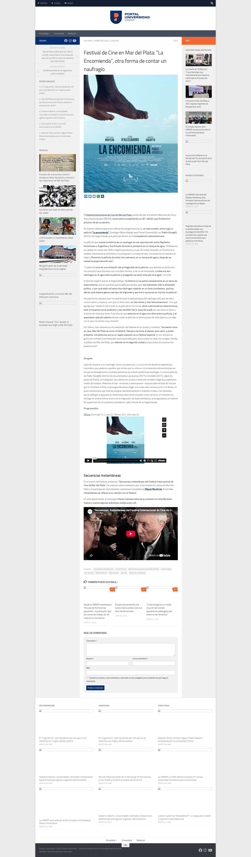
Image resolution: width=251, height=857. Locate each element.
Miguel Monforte (101, 573)
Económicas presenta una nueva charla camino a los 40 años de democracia (128, 608)
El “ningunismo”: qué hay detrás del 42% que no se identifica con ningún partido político (56, 90)
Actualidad (43, 33)
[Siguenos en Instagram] (70, 40)
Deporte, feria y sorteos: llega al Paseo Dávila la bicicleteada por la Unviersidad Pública (56, 136)
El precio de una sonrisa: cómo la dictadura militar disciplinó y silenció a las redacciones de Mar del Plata (56, 177)
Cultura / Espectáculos (96, 40)
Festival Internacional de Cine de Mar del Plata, (108, 214)
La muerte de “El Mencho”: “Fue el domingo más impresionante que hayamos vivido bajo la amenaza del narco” (197, 75)
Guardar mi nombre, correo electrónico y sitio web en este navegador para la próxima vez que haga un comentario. (127, 679)
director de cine (121, 569)
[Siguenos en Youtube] (74, 40)
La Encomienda (166, 569)
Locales (114, 40)
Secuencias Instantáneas (137, 573)
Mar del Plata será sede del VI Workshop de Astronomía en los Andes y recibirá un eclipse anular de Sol (56, 102)
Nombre (90, 659)
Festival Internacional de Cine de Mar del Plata (143, 569)
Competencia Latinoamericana (103, 569)
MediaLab (72, 33)
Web (88, 668)
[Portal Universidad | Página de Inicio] (59, 18)
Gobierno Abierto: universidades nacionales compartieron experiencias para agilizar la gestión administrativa (56, 114)
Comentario (91, 641)
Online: (87, 414)
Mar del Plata (89, 573)
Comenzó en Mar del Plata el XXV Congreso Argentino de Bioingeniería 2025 (197, 104)
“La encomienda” (100, 232)
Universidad (59, 33)
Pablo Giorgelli (114, 573)
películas (124, 573)
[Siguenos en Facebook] (65, 40)
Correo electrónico (140, 659)
